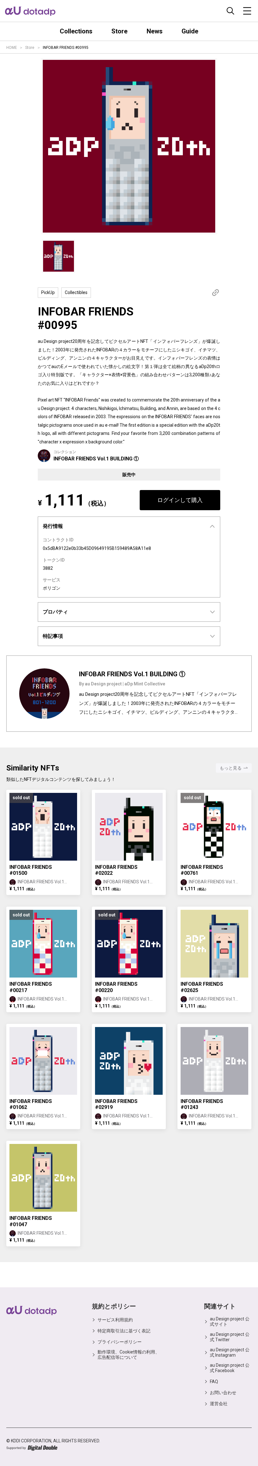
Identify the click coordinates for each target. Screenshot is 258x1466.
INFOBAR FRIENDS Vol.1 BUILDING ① (96, 459)
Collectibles (76, 292)
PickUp (48, 292)
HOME (11, 47)
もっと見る (231, 768)
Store (29, 47)
